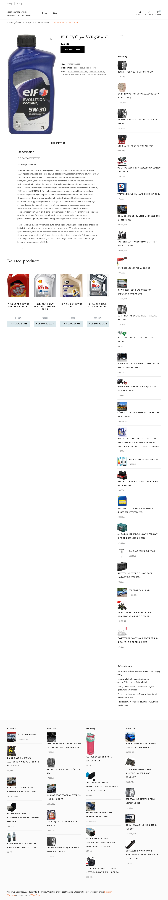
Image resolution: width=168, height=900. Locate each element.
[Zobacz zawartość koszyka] (158, 12)
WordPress (35, 895)
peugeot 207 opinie (97, 74)
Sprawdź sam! (72, 49)
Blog (19, 3)
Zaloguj (149, 15)
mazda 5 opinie (97, 72)
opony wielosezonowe (73, 74)
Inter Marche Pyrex (17, 11)
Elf (75, 68)
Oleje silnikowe (88, 68)
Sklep (9, 3)
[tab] (58, 143)
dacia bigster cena (77, 72)
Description (58, 143)
